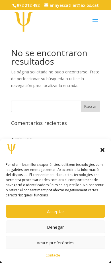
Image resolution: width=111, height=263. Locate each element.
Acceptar (55, 211)
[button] (102, 150)
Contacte (53, 255)
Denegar (55, 227)
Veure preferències (56, 242)
